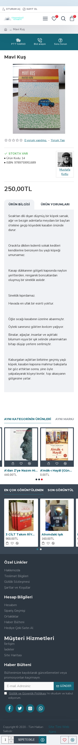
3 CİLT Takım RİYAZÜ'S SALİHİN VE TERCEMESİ (21, 534)
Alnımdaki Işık (52, 534)
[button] (36, 479)
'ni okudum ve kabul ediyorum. (40, 695)
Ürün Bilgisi (19, 204)
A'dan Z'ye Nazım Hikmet (21, 470)
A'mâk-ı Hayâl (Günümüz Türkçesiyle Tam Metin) (57, 470)
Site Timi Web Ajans (58, 729)
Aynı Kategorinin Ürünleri (27, 419)
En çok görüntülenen (23, 490)
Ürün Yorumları (55, 204)
